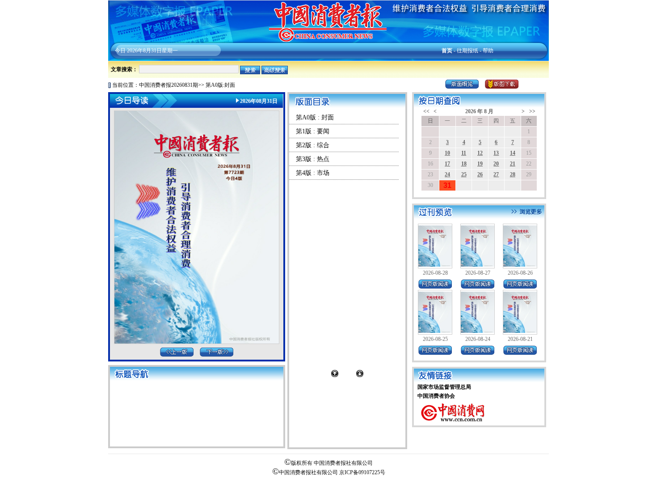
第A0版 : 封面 (315, 117)
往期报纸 (467, 50)
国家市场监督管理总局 (444, 387)
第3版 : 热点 (312, 159)
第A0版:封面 (220, 85)
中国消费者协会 (436, 396)
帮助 (488, 50)
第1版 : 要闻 (312, 131)
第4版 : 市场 (312, 173)
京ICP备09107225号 (362, 472)
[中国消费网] (453, 424)
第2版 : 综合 (312, 145)
